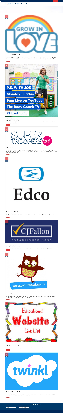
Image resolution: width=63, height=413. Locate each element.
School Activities (48, 4)
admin (7, 56)
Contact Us (55, 1)
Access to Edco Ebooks (12, 211)
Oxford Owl (9, 293)
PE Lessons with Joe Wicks (12, 119)
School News (17, 56)
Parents (54, 4)
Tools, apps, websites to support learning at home (18, 344)
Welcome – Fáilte (31, 4)
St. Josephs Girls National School (16, 3)
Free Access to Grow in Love (13, 54)
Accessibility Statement (36, 404)
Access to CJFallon (11, 245)
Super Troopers (9, 147)
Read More (8, 61)
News (42, 4)
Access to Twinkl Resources (13, 391)
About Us (37, 4)
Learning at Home (12, 56)
